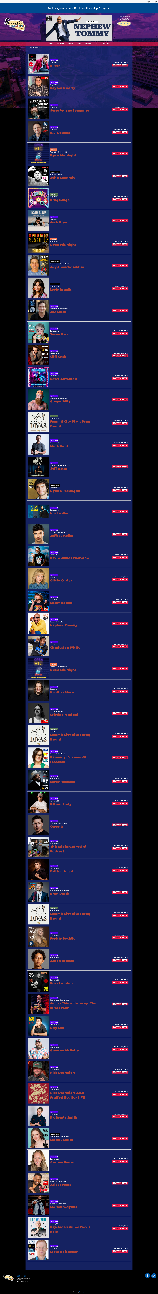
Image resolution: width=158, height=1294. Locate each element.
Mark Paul (59, 446)
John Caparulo (62, 177)
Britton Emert (62, 871)
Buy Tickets (120, 65)
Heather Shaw (62, 692)
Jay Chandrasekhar (67, 267)
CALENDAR (60, 44)
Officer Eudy (60, 804)
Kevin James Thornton (69, 558)
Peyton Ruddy (62, 88)
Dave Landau (61, 983)
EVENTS (70, 44)
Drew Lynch (59, 893)
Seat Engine (82, 1292)
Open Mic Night (63, 155)
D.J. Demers (60, 133)
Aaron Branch (62, 961)
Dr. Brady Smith (63, 1117)
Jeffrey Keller (61, 535)
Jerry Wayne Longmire (69, 110)
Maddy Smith (61, 1140)
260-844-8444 (124, 23)
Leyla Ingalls (61, 289)
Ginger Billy (60, 401)
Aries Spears (60, 1184)
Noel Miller (59, 513)
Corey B (56, 826)
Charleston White (65, 647)
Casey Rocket (61, 603)
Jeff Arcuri (59, 468)
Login (155, 2)
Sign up (149, 2)
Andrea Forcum (63, 1162)
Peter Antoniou (63, 379)
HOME (51, 44)
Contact (106, 44)
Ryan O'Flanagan (65, 491)
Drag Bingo (60, 200)
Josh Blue (58, 222)
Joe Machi (59, 312)
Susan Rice (59, 334)
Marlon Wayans (63, 1207)
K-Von (55, 65)
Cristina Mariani (64, 714)
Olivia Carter (61, 580)
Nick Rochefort (62, 1072)
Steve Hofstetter (64, 1252)
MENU (79, 44)
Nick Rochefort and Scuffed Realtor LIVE (67, 1095)
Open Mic (88, 44)
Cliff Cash (58, 356)
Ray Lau (57, 1028)
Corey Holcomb (62, 782)
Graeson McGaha (64, 1050)
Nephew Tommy (63, 625)
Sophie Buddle (62, 938)
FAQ (97, 44)
